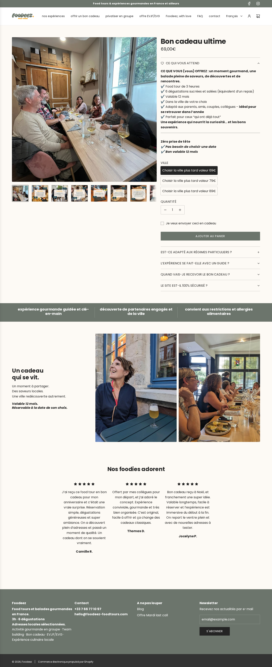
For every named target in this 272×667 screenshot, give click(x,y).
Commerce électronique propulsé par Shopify (65, 661)
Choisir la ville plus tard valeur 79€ (189, 180)
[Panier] (258, 16)
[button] (15, 109)
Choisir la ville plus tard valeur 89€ (189, 191)
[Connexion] (249, 16)
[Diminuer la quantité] (165, 209)
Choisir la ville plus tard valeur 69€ (189, 170)
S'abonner (214, 631)
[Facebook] (249, 4)
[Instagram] (258, 4)
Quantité (168, 201)
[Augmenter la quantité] (180, 209)
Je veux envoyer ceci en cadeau (191, 223)
